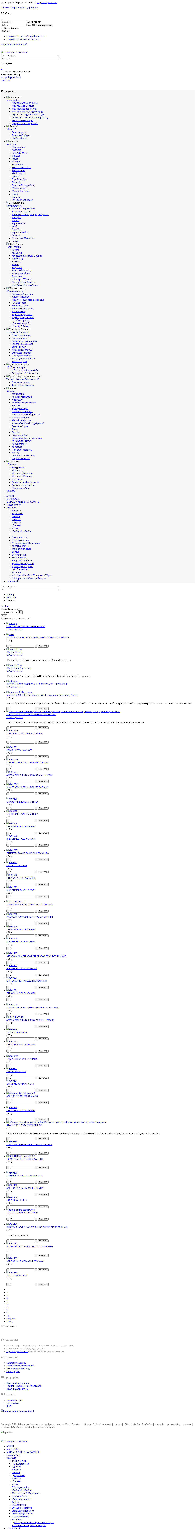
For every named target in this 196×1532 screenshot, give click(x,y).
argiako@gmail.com (47, 2)
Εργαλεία (16, 522)
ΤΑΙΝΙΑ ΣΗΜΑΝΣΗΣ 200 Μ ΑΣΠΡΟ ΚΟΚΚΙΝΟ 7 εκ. (31, 714)
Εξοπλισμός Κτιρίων (16, 367)
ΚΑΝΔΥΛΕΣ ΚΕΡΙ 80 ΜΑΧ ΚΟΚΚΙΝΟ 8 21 (25, 626)
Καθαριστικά (18, 393)
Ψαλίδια (16, 155)
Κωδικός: (30, 24)
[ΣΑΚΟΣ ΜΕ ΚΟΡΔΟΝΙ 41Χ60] (11, 1080)
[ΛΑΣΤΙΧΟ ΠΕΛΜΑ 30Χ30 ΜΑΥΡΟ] (20, 1093)
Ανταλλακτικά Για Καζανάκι (25, 482)
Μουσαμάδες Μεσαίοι (23, 105)
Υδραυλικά (11, 464)
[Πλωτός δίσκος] (14, 649)
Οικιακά (10, 390)
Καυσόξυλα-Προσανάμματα (25, 285)
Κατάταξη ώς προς (10, 608)
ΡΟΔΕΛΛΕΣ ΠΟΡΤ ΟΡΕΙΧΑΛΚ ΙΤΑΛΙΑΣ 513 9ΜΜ (29, 1246)
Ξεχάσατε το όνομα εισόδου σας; (22, 39)
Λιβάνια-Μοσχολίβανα (23, 208)
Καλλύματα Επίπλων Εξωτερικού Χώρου (32, 575)
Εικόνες (16, 220)
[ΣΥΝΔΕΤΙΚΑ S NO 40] (11, 862)
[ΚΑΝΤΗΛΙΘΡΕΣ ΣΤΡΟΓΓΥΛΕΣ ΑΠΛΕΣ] (11, 1172)
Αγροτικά (11, 144)
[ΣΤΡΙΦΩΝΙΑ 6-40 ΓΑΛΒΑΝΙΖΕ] (11, 926)
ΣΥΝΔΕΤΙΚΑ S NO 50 (16, 1032)
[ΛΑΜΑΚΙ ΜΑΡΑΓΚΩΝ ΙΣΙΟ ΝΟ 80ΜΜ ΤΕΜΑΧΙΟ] (15, 901)
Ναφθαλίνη (17, 399)
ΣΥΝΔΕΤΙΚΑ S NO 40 (16, 865)
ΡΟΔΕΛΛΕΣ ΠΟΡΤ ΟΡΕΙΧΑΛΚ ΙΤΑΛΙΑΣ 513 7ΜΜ (29, 917)
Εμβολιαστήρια (19, 179)
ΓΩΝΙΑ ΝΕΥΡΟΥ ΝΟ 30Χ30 (19, 750)
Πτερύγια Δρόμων (21, 320)
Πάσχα (15, 241)
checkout (5, 80)
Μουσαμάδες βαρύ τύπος (24, 108)
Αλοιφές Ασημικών (21, 420)
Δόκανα (15, 432)
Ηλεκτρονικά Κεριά (21, 211)
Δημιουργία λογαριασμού (25, 7)
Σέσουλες (16, 196)
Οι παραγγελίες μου (16, 1362)
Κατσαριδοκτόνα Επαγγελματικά (28, 423)
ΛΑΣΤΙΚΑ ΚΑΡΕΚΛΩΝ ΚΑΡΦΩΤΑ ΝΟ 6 (24, 1261)
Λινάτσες (16, 149)
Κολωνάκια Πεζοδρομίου (24, 340)
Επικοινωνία (12, 581)
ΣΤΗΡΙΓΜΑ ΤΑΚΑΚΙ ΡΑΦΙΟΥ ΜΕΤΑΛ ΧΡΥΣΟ (27, 853)
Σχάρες (15, 249)
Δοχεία (15, 551)
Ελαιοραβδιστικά (20, 191)
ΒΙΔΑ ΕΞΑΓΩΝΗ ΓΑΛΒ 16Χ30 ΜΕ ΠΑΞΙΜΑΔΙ (27, 787)
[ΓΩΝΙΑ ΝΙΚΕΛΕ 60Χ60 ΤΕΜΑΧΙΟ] (12, 1056)
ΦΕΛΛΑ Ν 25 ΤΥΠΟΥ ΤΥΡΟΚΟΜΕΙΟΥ (24, 1125)
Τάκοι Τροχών (19, 361)
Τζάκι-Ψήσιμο (13, 246)
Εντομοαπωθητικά (21, 417)
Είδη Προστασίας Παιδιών (25, 370)
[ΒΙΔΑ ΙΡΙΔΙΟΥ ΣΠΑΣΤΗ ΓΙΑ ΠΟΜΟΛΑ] (12, 730)
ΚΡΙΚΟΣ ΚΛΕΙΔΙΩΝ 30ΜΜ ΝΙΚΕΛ (22, 814)
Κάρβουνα (17, 252)
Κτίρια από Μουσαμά (22, 120)
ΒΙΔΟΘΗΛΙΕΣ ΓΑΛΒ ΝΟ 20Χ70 (21, 890)
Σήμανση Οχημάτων (22, 314)
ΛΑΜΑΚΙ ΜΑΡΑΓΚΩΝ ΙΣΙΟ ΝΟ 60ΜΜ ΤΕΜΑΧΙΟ (29, 774)
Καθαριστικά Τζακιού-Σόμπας (27, 255)
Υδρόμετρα (17, 479)
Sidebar (5, 606)
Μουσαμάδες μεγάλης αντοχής (27, 111)
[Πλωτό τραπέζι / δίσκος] (14, 665)
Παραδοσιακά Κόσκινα (23, 455)
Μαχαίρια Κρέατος (21, 273)
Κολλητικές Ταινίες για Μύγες (27, 437)
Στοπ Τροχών (19, 346)
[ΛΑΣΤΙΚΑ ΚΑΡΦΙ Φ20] (11, 1197)
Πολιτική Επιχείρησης (17, 1382)
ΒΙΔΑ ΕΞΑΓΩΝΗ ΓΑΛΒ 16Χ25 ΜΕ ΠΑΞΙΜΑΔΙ (27, 762)
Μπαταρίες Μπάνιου (22, 473)
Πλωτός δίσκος (14, 652)
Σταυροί (16, 235)
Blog (8, 1405)
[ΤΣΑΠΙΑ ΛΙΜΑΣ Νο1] (11, 1068)
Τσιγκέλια (17, 267)
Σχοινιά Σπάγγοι (20, 152)
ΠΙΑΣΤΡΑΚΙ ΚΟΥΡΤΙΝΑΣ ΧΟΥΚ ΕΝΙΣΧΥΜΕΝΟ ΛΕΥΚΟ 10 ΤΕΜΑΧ (37, 1227)
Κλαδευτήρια (18, 173)
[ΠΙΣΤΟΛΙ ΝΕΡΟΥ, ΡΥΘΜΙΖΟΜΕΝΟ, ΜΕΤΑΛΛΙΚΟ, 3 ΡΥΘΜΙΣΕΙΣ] (11, 681)
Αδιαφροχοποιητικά (22, 396)
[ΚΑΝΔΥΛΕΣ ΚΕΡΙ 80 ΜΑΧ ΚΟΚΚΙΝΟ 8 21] (11, 623)
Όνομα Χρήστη (33, 21)
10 (7, 1315)
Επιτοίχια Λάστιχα (21, 335)
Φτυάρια (16, 161)
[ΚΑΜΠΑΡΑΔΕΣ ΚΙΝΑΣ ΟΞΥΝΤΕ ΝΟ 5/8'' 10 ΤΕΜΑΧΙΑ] (11, 1004)
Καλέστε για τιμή (14, 629)
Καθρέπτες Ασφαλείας (23, 308)
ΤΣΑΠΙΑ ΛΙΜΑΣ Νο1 (16, 1071)
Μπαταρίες (17, 470)
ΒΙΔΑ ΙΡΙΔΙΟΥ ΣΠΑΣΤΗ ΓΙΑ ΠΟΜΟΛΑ (24, 733)
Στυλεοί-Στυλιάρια (21, 167)
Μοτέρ (15, 264)
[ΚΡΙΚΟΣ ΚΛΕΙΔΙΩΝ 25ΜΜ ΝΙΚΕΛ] (11, 798)
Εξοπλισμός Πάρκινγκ (17, 332)
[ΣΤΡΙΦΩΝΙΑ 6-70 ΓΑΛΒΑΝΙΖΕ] (11, 1107)
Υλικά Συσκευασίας (21, 548)
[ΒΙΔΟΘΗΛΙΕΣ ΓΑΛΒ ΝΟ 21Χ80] (11, 938)
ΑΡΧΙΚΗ (10, 495)
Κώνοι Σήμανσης (20, 296)
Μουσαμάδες (13, 99)
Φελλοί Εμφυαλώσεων (23, 385)
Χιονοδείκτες (18, 311)
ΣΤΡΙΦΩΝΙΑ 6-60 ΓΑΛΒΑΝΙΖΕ (20, 1044)
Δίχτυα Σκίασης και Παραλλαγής (28, 114)
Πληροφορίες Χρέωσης (18, 1368)
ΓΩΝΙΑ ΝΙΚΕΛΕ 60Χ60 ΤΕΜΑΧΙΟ (22, 1059)
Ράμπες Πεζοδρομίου (22, 343)
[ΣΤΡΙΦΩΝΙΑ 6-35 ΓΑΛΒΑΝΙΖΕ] (11, 874)
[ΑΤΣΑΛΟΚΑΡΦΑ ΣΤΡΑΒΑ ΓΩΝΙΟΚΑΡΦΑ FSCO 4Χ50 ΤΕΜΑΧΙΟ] (11, 953)
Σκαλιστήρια (18, 170)
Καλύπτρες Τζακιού (22, 279)
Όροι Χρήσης (13, 1371)
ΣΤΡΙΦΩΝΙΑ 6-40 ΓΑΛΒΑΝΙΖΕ (20, 929)
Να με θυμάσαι (11, 27)
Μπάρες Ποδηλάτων (22, 349)
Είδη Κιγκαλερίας (20, 540)
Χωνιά (15, 194)
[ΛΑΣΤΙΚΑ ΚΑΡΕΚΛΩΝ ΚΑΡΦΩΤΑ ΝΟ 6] (11, 1258)
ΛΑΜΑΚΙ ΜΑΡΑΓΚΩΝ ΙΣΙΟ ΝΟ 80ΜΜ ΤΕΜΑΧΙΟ (29, 904)
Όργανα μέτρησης (21, 382)
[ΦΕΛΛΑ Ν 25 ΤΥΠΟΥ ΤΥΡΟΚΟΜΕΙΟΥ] (56, 1122)
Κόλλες (15, 528)
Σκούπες (16, 405)
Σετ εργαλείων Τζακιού (23, 282)
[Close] (2, 19)
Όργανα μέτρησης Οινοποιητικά (22, 379)
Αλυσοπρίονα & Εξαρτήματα (26, 542)
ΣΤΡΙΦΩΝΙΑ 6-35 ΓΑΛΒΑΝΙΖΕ (20, 877)
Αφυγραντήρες (19, 443)
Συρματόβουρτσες (21, 270)
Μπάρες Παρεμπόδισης (23, 358)
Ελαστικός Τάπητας (21, 352)
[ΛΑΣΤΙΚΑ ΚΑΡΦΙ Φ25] (11, 1272)
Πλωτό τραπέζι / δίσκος (18, 668)
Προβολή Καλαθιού (11, 77)
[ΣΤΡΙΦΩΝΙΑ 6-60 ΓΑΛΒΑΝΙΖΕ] (11, 1041)
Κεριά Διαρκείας (20, 232)
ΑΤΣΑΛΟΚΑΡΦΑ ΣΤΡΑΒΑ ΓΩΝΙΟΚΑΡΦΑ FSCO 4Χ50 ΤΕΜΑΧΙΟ (36, 956)
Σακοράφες (17, 276)
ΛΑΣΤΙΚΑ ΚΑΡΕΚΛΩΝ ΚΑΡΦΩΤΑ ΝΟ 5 (24, 1188)
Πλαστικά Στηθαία (21, 323)
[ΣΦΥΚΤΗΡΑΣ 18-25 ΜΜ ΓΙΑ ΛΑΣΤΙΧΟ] (20, 1156)
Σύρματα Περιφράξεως (23, 185)
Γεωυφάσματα (19, 132)
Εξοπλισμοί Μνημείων (23, 238)
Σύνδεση (5, 7)
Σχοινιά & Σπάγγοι (21, 135)
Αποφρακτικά (18, 467)
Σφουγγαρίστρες (20, 408)
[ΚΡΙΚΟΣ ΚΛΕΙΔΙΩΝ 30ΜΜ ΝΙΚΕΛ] (11, 811)
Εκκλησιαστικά (13, 205)
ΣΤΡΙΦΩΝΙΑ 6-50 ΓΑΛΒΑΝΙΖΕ (20, 993)
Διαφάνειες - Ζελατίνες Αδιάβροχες (30, 117)
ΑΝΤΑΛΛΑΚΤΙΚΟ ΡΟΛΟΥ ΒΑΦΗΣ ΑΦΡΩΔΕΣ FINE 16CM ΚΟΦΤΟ (37, 637)
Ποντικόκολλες (19, 435)
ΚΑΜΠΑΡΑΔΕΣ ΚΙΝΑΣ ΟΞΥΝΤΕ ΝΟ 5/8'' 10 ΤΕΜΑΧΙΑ (32, 1007)
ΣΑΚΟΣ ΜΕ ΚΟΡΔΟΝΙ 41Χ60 (20, 1083)
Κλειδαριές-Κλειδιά (21, 531)
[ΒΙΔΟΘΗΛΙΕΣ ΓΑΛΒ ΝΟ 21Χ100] (11, 965)
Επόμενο (10, 1318)
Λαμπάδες (17, 229)
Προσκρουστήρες (21, 338)
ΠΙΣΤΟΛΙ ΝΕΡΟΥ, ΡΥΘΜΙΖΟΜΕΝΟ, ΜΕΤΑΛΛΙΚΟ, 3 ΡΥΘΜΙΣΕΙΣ (36, 684)
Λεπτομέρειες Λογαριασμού (20, 1365)
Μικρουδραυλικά (20, 487)
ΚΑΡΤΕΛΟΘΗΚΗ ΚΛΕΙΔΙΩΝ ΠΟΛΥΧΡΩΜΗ (26, 980)
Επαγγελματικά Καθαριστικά (26, 414)
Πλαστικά (11, 129)
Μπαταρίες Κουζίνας (22, 476)
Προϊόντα (11, 507)
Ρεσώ (14, 226)
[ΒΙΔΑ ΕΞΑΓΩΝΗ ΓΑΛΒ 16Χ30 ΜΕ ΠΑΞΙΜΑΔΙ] (12, 784)
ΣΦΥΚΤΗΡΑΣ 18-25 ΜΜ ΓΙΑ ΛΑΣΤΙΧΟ (24, 1159)
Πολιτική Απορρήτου (17, 1388)
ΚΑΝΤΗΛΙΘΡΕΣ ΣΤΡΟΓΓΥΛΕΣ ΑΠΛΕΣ (24, 1175)
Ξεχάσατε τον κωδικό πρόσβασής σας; (25, 36)
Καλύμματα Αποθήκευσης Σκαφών (29, 578)
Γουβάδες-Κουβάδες (22, 199)
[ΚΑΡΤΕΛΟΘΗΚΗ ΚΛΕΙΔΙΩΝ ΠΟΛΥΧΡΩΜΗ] (11, 977)
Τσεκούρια (17, 164)
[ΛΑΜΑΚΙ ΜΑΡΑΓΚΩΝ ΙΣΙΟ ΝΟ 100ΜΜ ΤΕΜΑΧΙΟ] (15, 1016)
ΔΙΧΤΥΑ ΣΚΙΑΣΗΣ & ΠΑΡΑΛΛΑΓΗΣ (22, 501)
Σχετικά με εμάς (14, 1400)
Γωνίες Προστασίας (22, 355)
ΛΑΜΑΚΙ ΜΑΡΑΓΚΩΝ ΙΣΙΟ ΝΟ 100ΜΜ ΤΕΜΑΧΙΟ (30, 1019)
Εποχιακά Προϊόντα (22, 560)
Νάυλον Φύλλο (19, 138)
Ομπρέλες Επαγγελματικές (25, 123)
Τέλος (9, 1321)
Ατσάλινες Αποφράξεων (24, 485)
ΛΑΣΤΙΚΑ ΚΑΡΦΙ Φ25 (16, 1275)
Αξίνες (15, 158)
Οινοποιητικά (19, 554)
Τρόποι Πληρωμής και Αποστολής (23, 1385)
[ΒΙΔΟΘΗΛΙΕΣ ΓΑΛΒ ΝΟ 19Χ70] (11, 835)
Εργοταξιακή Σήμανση (23, 317)
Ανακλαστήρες (19, 302)
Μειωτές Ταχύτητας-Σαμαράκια (28, 299)
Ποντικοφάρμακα (20, 426)
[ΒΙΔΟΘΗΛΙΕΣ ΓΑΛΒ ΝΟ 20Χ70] (11, 887)
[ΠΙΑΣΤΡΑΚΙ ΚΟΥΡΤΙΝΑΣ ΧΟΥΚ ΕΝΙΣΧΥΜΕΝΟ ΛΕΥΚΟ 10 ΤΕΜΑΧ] (11, 1224)
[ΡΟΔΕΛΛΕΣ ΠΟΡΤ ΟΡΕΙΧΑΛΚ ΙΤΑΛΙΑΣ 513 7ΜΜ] (11, 914)
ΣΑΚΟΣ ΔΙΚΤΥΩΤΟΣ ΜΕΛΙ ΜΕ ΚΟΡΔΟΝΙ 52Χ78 (29, 1144)
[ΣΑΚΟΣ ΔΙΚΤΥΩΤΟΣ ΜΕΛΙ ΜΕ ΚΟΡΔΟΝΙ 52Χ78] (11, 1141)
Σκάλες (15, 452)
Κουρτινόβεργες (20, 545)
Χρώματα (10, 490)
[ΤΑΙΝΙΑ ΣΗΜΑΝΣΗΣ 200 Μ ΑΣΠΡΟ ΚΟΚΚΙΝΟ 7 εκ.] (63, 711)
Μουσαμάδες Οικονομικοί (25, 102)
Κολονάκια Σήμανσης (22, 293)
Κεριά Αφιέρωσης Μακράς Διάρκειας (30, 214)
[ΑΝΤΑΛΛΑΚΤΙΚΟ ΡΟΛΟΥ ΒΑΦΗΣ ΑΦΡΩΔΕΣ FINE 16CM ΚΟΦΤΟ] (10, 634)
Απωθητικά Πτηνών (22, 440)
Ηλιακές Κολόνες (20, 326)
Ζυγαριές (16, 182)
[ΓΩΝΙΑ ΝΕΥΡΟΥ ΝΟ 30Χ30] (11, 747)
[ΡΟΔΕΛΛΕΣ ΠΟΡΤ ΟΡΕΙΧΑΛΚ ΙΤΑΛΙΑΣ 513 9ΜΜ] (11, 1243)
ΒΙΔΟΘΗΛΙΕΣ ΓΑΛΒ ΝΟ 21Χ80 (21, 941)
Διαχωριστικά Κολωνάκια (25, 373)
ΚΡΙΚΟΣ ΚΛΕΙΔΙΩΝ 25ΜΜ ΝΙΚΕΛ (22, 801)
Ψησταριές (17, 258)
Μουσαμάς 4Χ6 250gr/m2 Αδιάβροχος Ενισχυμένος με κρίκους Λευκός (42, 695)
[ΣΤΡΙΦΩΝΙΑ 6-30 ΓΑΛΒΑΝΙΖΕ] (11, 823)
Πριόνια (16, 176)
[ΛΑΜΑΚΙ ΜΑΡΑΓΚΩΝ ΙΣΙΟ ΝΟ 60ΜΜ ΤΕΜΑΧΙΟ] (11, 771)
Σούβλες (16, 261)
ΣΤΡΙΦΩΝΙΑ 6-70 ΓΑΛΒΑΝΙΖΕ (20, 1110)
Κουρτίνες (17, 446)
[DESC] (20, 612)
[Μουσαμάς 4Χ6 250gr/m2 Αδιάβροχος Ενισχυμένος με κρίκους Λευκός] (19, 692)
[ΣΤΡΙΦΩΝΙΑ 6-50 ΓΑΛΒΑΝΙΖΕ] (11, 990)
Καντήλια (16, 217)
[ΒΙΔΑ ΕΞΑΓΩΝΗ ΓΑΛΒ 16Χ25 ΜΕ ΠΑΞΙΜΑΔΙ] (12, 759)
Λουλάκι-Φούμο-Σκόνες (24, 402)
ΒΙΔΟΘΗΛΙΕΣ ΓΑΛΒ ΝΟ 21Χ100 (21, 968)
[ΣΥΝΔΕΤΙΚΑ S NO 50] (11, 1029)
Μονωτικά (17, 572)
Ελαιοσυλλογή (19, 188)
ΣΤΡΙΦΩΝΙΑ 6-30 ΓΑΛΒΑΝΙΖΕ (20, 826)
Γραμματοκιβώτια (21, 458)
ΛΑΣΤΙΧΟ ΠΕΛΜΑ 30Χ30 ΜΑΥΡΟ (22, 1096)
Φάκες (15, 429)
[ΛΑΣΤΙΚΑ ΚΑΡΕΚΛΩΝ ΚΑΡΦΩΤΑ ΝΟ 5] (11, 1185)
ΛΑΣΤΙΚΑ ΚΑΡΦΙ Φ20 (16, 1200)
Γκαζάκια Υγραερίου (22, 449)
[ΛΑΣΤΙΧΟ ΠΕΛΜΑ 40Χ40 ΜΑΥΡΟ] (20, 1209)
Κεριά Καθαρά (18, 223)
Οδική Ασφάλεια (14, 291)
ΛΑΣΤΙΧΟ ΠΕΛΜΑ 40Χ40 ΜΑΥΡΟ (22, 1212)
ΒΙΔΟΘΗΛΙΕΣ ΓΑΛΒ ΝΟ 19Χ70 (21, 838)
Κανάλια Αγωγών (20, 305)
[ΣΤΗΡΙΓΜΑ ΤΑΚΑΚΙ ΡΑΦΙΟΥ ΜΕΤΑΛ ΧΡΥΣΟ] (12, 850)
